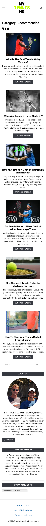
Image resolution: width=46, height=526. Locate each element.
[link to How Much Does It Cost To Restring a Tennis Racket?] (23, 155)
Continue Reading (23, 82)
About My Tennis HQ (23, 510)
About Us (8, 440)
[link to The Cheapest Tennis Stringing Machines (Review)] (23, 268)
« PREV (7, 365)
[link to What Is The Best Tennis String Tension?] (23, 44)
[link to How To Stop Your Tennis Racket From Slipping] (23, 322)
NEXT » (39, 365)
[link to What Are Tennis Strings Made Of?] (23, 101)
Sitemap (28, 515)
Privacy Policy (23, 505)
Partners (18, 515)
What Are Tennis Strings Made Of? (23, 116)
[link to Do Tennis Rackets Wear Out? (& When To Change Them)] (23, 211)
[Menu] (3, 8)
